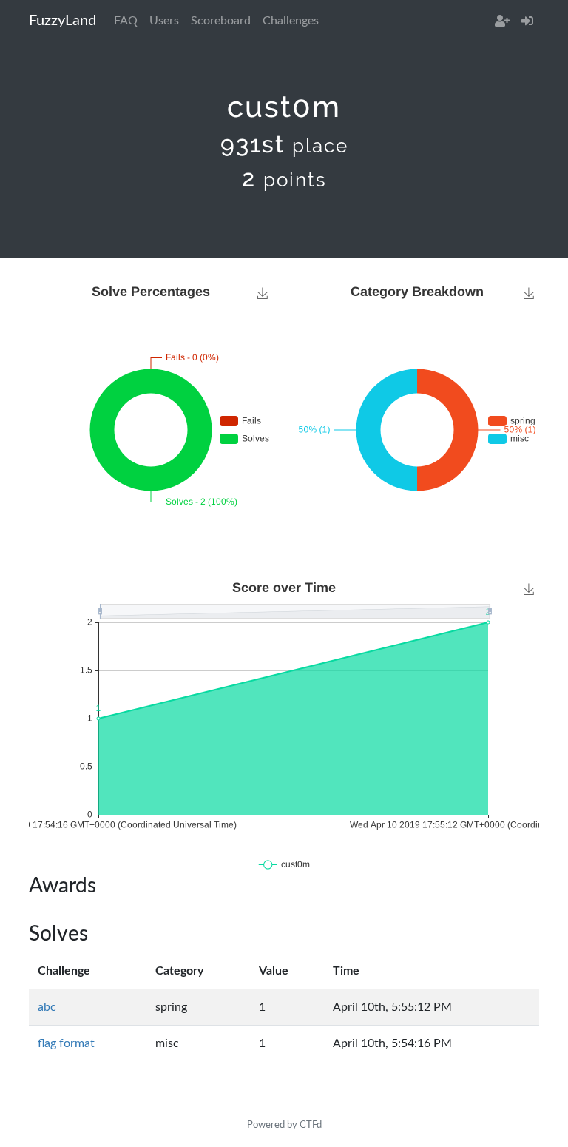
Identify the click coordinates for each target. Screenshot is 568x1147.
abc (47, 1007)
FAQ (126, 21)
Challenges (291, 21)
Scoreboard (221, 21)
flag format (66, 1043)
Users (164, 21)
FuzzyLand (62, 20)
